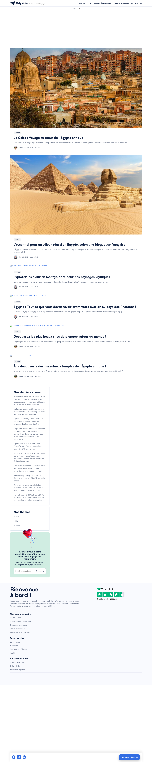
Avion (16, 516)
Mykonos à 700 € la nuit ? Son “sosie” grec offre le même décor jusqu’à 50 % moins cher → (28, 446)
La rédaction (15, 642)
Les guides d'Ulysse (18, 649)
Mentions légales (17, 669)
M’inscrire (40, 571)
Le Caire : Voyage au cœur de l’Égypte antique (48, 138)
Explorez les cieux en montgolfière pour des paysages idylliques (62, 277)
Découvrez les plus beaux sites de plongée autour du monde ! (60, 336)
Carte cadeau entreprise (20, 621)
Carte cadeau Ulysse (102, 3)
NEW (16, 521)
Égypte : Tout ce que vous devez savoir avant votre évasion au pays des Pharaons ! (75, 307)
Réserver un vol (84, 3)
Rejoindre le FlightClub (20, 632)
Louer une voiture (17, 629)
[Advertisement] (76, 28)
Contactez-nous (17, 662)
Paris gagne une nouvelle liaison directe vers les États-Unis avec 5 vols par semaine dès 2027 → (28, 488)
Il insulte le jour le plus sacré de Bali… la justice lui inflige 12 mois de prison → (29, 478)
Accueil (76, 8)
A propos (14, 645)
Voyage (17, 133)
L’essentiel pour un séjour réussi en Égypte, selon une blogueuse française (69, 244)
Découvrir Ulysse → (129, 757)
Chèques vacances (18, 625)
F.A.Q (12, 653)
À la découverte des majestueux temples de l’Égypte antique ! (60, 366)
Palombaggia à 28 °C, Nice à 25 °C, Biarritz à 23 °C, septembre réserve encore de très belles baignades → (29, 497)
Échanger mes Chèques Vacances (127, 3)
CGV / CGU (15, 666)
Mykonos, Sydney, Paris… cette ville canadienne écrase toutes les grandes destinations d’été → (29, 421)
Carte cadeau (16, 618)
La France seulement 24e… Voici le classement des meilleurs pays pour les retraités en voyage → (29, 412)
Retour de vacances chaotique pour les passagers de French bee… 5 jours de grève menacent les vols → (29, 468)
